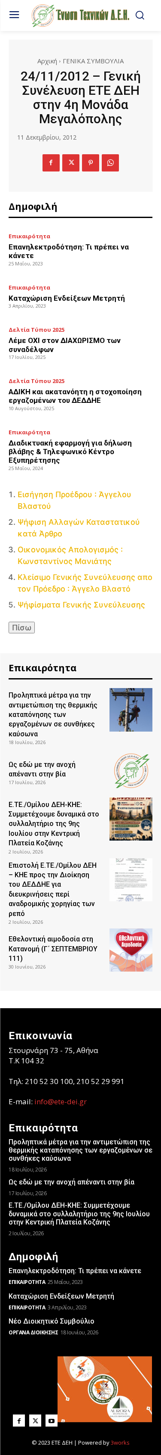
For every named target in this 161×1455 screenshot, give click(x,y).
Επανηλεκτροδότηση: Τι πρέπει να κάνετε (75, 1271)
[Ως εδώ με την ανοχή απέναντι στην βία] (131, 770)
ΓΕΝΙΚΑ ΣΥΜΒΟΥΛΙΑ (93, 60)
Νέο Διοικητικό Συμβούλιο (51, 1321)
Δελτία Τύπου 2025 (36, 330)
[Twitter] (70, 162)
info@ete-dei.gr (60, 1101)
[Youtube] (52, 1420)
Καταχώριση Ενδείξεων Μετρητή (67, 298)
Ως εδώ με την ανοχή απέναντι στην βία (71, 1182)
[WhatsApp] (110, 162)
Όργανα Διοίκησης (33, 1332)
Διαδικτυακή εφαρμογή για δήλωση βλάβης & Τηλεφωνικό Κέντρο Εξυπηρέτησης (70, 452)
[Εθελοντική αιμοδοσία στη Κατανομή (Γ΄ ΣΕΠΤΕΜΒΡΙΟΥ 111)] (131, 950)
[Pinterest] (90, 162)
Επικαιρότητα (29, 236)
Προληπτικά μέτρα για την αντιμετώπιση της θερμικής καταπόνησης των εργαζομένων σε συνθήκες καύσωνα (53, 714)
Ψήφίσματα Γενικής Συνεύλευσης (81, 604)
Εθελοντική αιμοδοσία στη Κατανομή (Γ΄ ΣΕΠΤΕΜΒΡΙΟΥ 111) (53, 949)
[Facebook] (51, 162)
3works (120, 1442)
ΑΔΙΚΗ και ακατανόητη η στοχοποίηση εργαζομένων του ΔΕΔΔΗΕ (75, 396)
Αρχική (47, 60)
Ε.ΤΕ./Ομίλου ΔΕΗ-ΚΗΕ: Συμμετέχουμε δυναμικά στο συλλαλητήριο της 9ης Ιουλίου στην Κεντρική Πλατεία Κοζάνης (54, 824)
